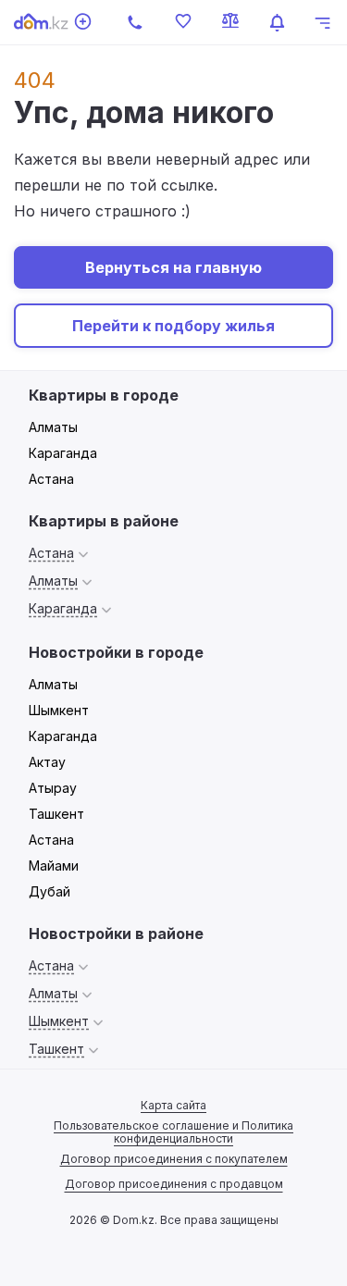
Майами (54, 865)
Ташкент (56, 814)
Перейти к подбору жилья (173, 325)
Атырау (53, 788)
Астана (51, 479)
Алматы (53, 427)
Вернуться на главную (173, 267)
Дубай (49, 891)
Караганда (63, 453)
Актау (47, 762)
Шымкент (59, 710)
